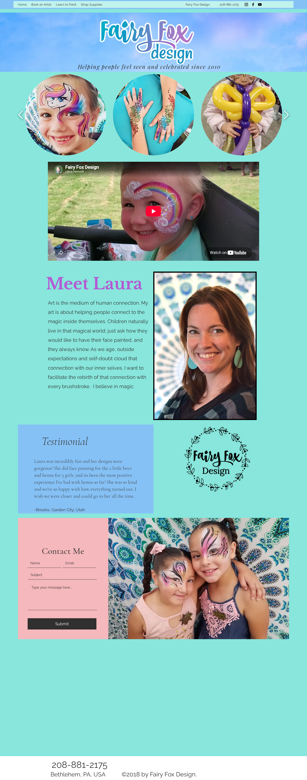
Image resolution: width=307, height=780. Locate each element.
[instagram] (246, 4)
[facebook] (253, 4)
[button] (65, 114)
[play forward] (286, 114)
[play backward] (21, 114)
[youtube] (260, 4)
